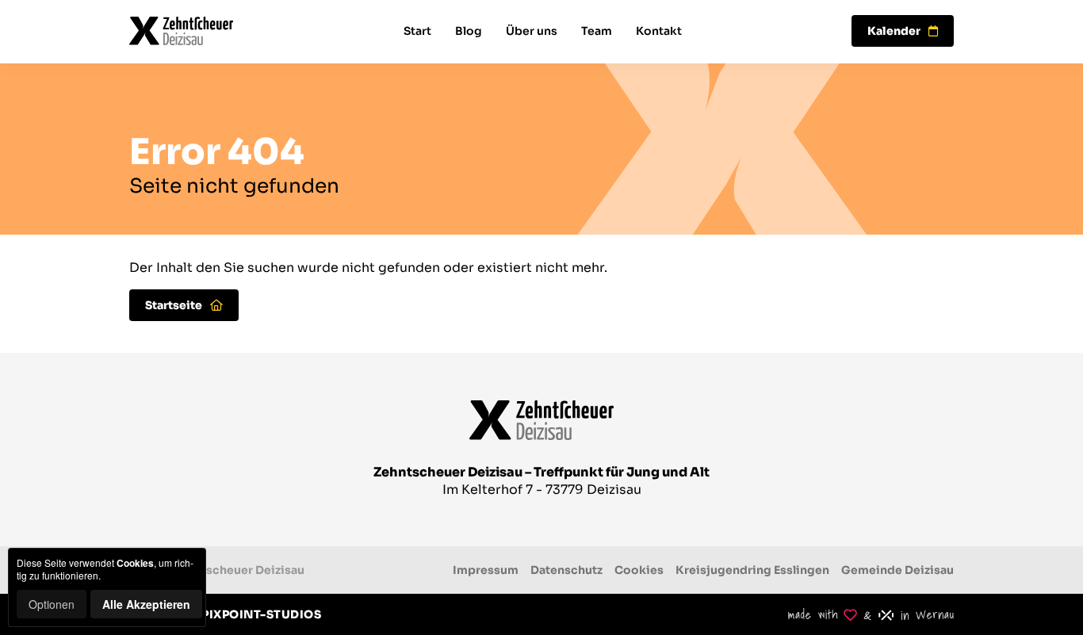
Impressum (486, 570)
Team (596, 31)
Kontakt (659, 31)
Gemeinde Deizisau (897, 570)
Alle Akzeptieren (146, 604)
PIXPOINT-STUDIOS (261, 614)
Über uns (531, 31)
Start (417, 31)
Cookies (639, 570)
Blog (468, 31)
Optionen (52, 604)
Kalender (893, 31)
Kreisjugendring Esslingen (752, 570)
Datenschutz (566, 570)
